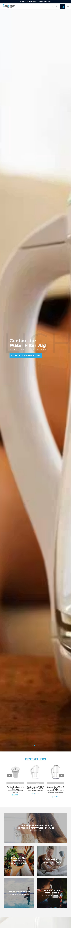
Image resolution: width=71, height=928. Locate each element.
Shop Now (19, 867)
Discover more (35, 832)
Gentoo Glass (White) (35, 787)
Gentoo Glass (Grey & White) (55, 788)
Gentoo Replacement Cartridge (15, 788)
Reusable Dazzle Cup (21, 355)
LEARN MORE (19, 898)
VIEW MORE (51, 866)
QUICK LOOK (15, 783)
